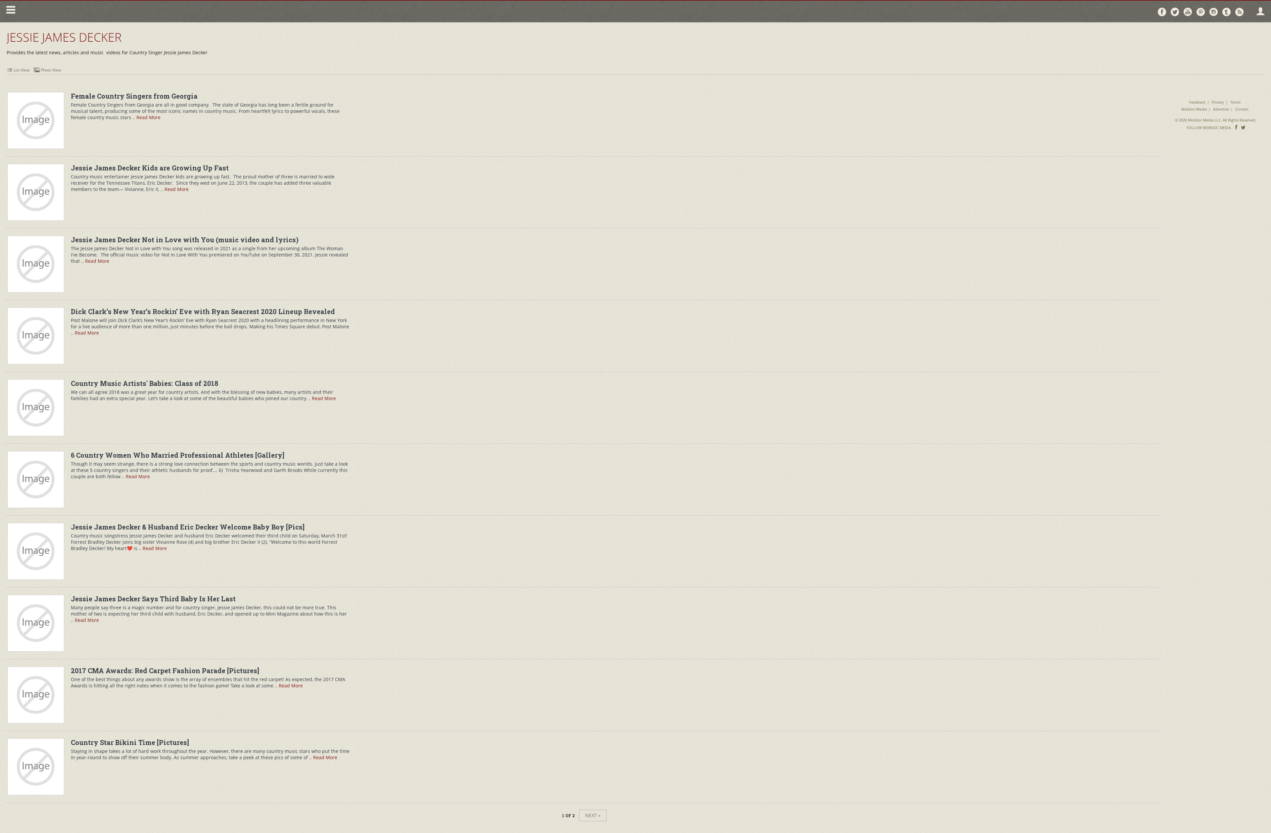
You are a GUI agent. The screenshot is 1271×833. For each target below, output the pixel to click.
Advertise (1221, 109)
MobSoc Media (1194, 109)
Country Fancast (75, 11)
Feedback (1197, 102)
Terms (1235, 102)
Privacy (1218, 102)
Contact (1241, 109)
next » (592, 815)
